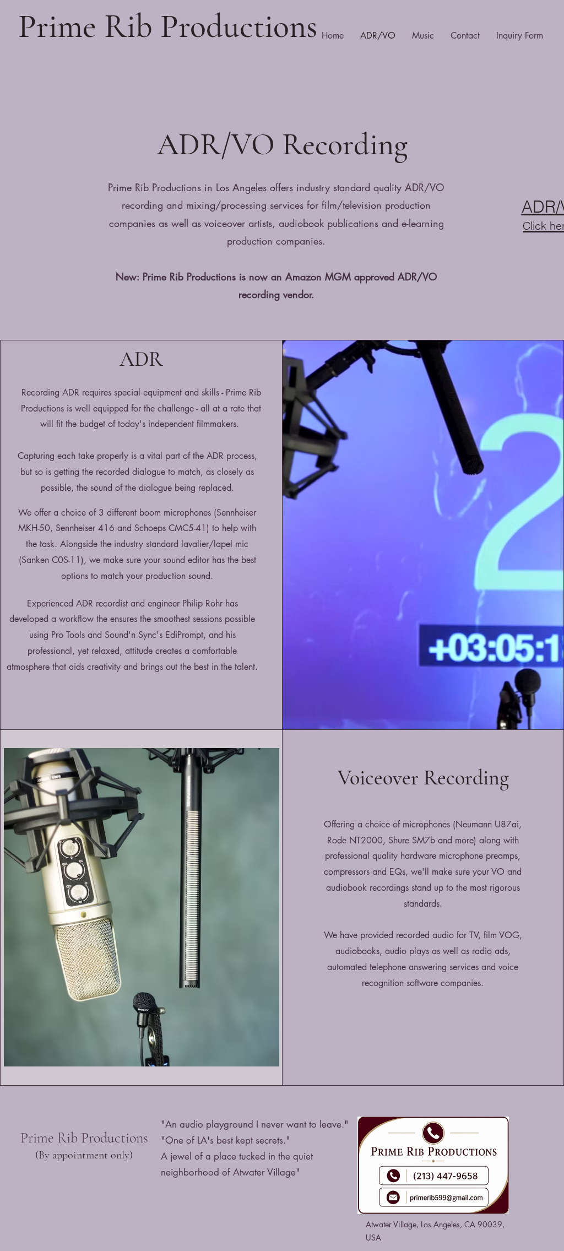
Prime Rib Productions (167, 26)
